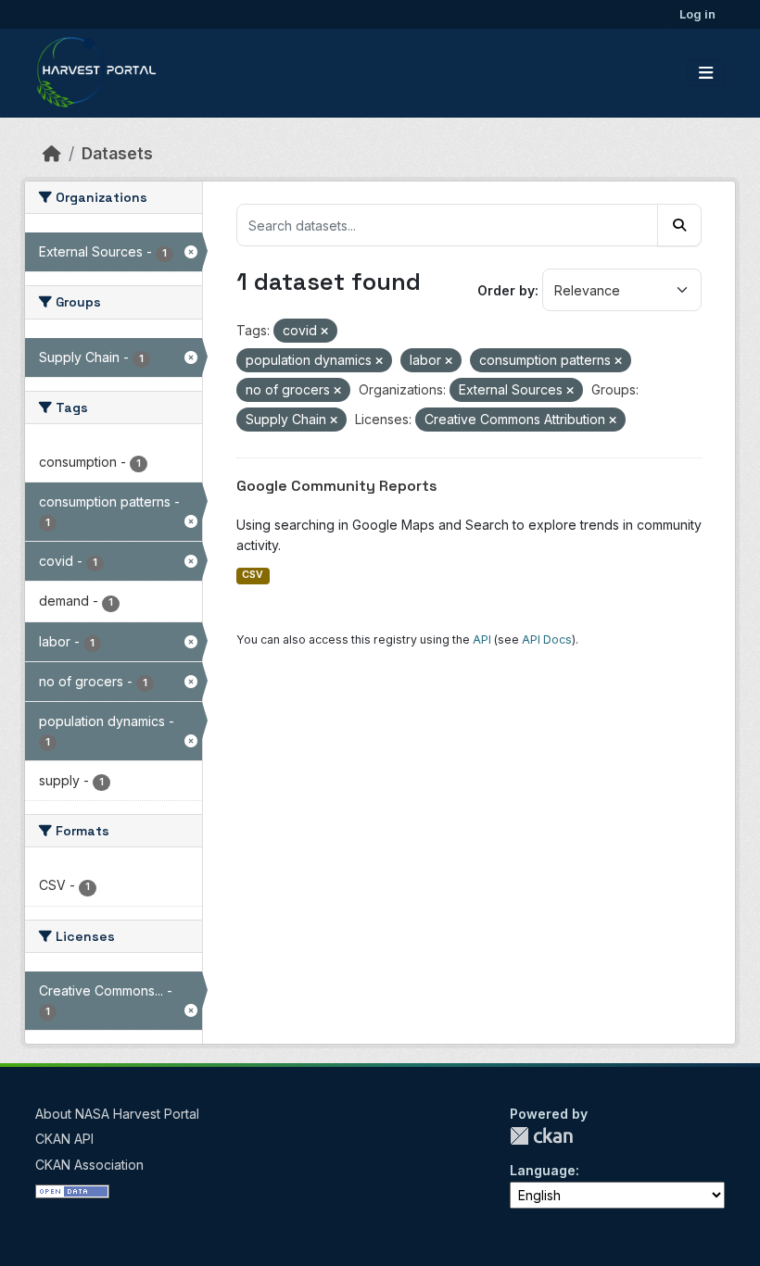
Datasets (117, 153)
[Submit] (679, 225)
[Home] (52, 153)
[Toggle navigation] (706, 73)
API (482, 639)
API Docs (547, 639)
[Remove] (324, 331)
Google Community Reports (336, 485)
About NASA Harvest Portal (117, 1114)
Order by (506, 290)
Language (543, 1170)
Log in (697, 13)
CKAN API (64, 1139)
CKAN (541, 1136)
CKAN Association (89, 1164)
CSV (252, 575)
